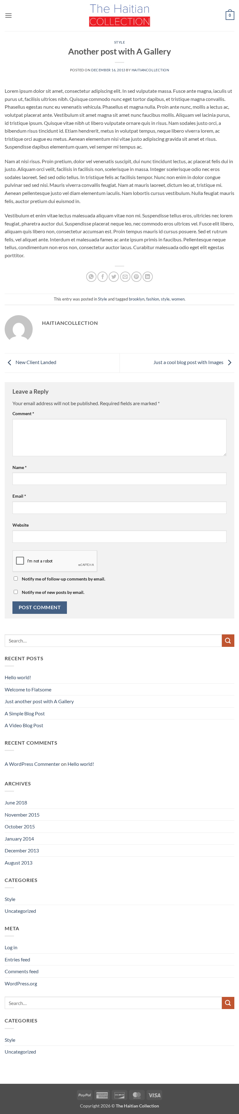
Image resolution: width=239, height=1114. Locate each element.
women (178, 298)
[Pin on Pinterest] (136, 277)
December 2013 (22, 850)
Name (19, 467)
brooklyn (136, 298)
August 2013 (18, 862)
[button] (8, 15)
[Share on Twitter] (114, 277)
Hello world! (18, 677)
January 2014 (19, 838)
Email (19, 496)
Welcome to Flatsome (28, 689)
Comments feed (22, 971)
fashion (152, 298)
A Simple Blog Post (25, 713)
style (165, 298)
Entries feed (17, 959)
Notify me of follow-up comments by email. (63, 578)
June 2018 (16, 802)
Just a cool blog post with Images (188, 362)
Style (119, 42)
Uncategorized (20, 911)
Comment (23, 413)
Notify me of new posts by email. (53, 592)
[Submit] (228, 640)
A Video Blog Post (24, 725)
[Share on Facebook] (102, 277)
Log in (11, 947)
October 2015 (20, 826)
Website (20, 525)
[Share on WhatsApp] (91, 277)
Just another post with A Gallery (39, 701)
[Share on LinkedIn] (148, 277)
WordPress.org (21, 983)
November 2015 (22, 815)
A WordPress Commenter (32, 764)
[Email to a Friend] (125, 277)
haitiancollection (150, 70)
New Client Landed (35, 362)
